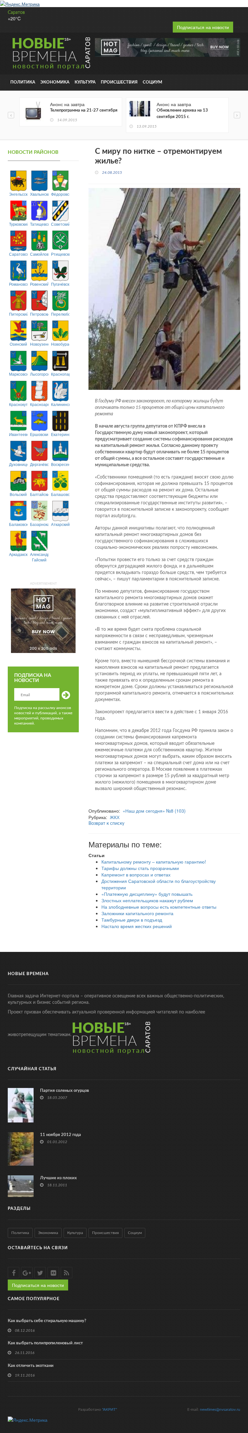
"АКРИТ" (109, 1409)
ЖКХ (114, 817)
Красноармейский (39, 404)
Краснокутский (18, 404)
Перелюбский (60, 314)
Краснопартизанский (60, 374)
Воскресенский (60, 464)
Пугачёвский (60, 284)
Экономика (54, 82)
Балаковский (18, 524)
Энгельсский (18, 194)
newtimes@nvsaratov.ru (220, 1409)
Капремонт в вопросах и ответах (135, 874)
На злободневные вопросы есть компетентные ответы (158, 907)
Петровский (39, 314)
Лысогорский (39, 374)
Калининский (60, 404)
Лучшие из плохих (58, 1178)
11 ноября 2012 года (60, 1135)
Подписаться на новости (203, 27)
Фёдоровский (60, 194)
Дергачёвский (39, 464)
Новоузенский (39, 344)
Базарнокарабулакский (39, 524)
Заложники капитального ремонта (137, 913)
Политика (22, 82)
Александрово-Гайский (39, 556)
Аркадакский (18, 554)
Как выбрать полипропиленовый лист (45, 1343)
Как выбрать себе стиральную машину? (47, 1321)
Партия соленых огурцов (64, 1091)
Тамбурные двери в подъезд (131, 919)
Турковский (18, 224)
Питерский (18, 314)
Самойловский (39, 254)
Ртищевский (60, 254)
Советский (60, 224)
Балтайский (39, 494)
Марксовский (18, 374)
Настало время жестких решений (136, 926)
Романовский (18, 284)
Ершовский (39, 434)
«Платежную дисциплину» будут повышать (146, 894)
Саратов (16, 12)
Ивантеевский (18, 434)
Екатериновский (60, 434)
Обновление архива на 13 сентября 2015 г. (182, 113)
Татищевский (39, 224)
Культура (85, 82)
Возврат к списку (106, 823)
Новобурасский (60, 344)
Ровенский (39, 284)
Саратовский (18, 254)
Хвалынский (39, 194)
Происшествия (119, 82)
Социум (152, 82)
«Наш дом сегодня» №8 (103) (154, 810)
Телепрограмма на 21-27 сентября (84, 110)
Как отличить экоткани (31, 1366)
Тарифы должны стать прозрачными (140, 868)
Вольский (18, 494)
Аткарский (60, 524)
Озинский (18, 344)
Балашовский (60, 494)
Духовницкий (18, 464)
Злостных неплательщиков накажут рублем (147, 900)
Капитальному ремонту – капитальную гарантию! (153, 861)
